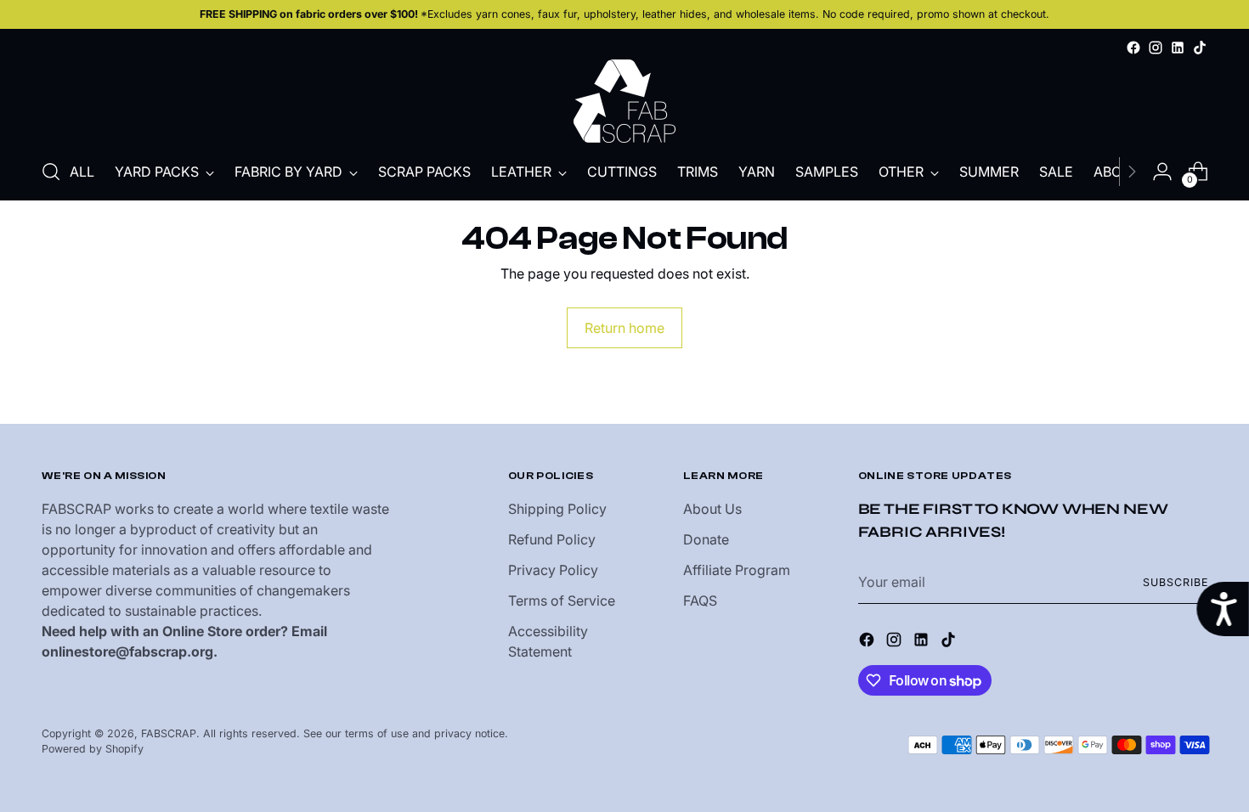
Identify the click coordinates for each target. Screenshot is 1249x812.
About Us (712, 508)
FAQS (700, 600)
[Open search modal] (51, 172)
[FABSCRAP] (624, 101)
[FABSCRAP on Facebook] (1133, 47)
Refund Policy (552, 539)
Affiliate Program (736, 569)
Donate (706, 539)
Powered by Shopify (93, 748)
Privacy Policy (553, 569)
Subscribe (1175, 582)
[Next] (1131, 171)
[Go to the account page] (1162, 172)
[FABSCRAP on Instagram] (1155, 47)
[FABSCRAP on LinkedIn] (1177, 47)
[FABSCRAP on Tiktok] (1199, 47)
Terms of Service (561, 600)
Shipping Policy (557, 508)
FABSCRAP (168, 733)
